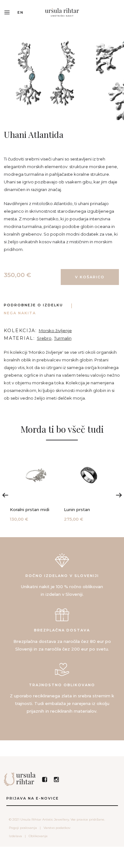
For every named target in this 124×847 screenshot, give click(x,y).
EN (20, 12)
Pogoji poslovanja (23, 828)
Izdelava (15, 836)
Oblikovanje (38, 836)
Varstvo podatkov (57, 828)
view (35, 486)
